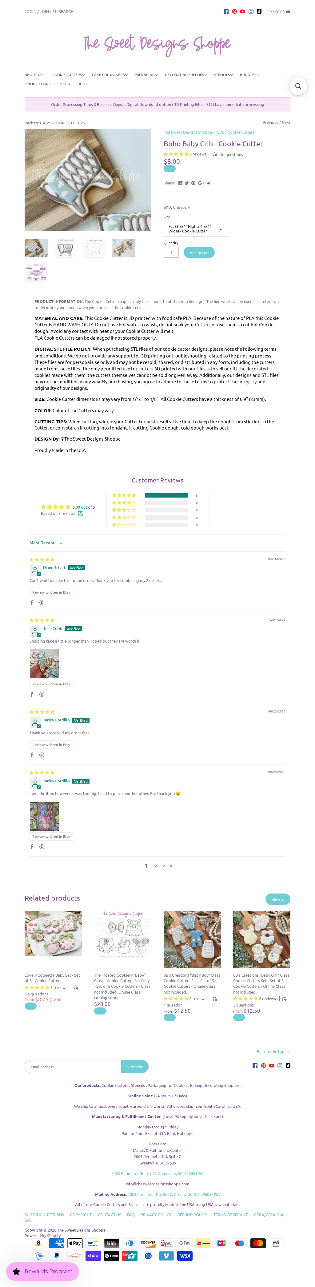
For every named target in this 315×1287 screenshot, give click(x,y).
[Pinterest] (234, 11)
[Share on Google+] (201, 182)
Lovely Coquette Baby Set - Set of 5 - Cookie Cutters (52, 977)
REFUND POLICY (192, 1214)
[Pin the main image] (193, 182)
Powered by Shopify (43, 1235)
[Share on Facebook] (180, 182)
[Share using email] (208, 182)
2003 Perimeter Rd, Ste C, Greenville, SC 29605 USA (157, 1173)
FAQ (131, 1214)
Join (44, 11)
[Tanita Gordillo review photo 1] (44, 816)
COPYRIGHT (81, 1214)
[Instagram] (251, 11)
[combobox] (75, 11)
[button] (176, 153)
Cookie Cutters (241, 132)
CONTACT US (109, 1214)
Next (286, 122)
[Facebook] (226, 11)
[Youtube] (242, 11)
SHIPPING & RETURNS (44, 1214)
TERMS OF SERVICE (230, 1214)
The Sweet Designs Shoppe (81, 1230)
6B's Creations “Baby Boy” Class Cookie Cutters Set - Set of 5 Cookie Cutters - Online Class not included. (192, 983)
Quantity (171, 242)
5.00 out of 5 (84, 507)
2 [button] (156, 865)
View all (278, 899)
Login (30, 11)
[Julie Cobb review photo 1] (44, 664)
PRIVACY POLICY (156, 1214)
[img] (42, 559)
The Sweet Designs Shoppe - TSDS (194, 132)
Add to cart (199, 252)
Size (167, 217)
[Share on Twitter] (187, 182)
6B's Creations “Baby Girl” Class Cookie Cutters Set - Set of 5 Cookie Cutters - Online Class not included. (261, 983)
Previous (270, 122)
